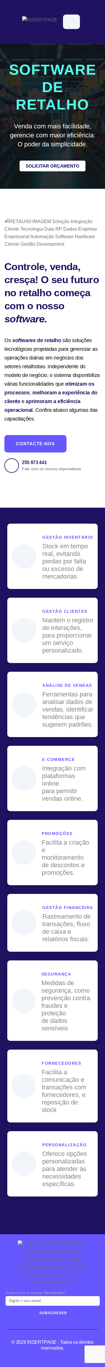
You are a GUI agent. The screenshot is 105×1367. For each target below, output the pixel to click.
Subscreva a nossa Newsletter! (35, 1292)
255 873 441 (34, 462)
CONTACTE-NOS (35, 443)
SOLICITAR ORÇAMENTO (52, 166)
